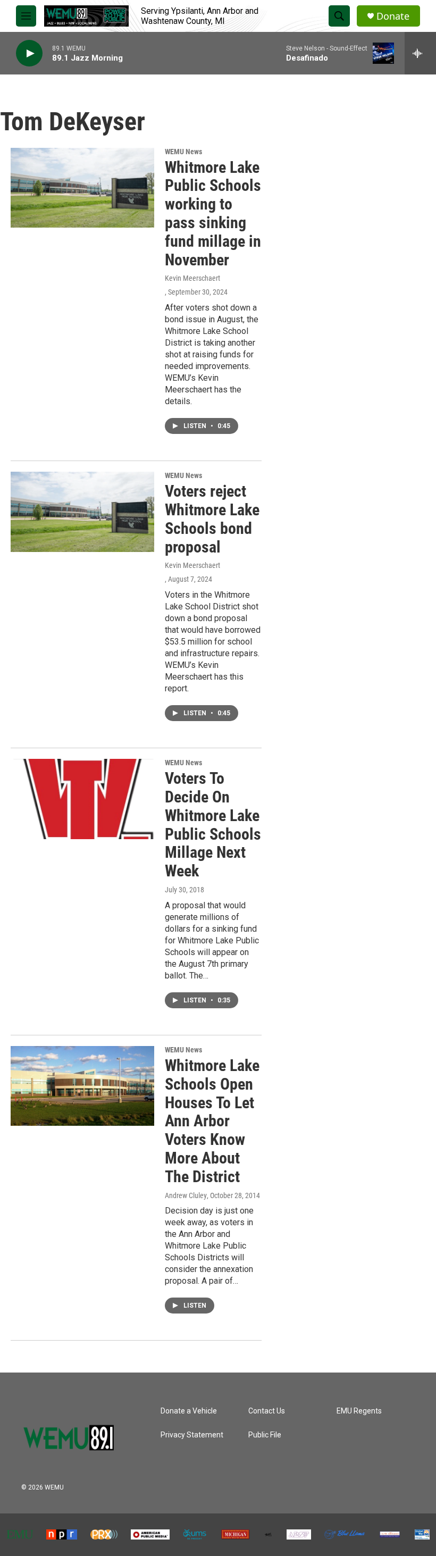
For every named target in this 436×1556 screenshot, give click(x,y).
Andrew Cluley (186, 1195)
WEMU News (183, 151)
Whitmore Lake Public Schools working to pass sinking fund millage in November (213, 213)
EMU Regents (359, 1411)
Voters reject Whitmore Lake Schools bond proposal (212, 519)
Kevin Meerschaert (192, 278)
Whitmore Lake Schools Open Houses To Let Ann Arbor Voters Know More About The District (212, 1121)
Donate (392, 16)
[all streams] (420, 53)
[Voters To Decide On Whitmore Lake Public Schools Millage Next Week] (82, 799)
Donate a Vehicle (189, 1411)
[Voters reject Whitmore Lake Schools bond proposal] (82, 511)
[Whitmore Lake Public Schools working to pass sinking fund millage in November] (82, 188)
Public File (264, 1435)
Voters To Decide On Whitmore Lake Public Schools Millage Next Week (213, 824)
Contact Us (266, 1411)
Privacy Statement (192, 1435)
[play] (29, 53)
